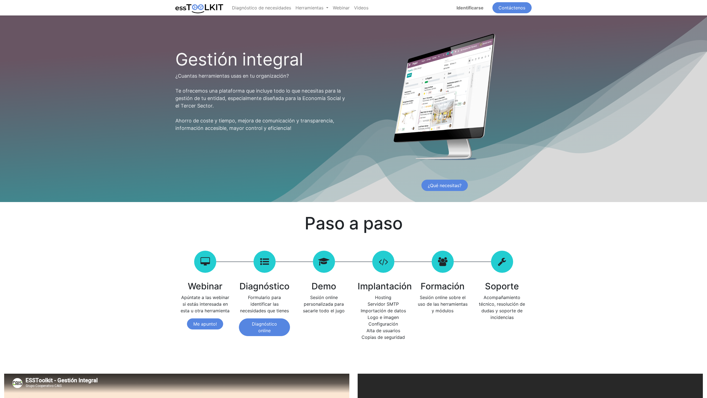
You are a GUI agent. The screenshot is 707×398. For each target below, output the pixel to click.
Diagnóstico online (264, 327)
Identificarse (470, 8)
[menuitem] (261, 7)
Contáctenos (511, 8)
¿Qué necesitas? (444, 185)
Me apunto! (205, 324)
